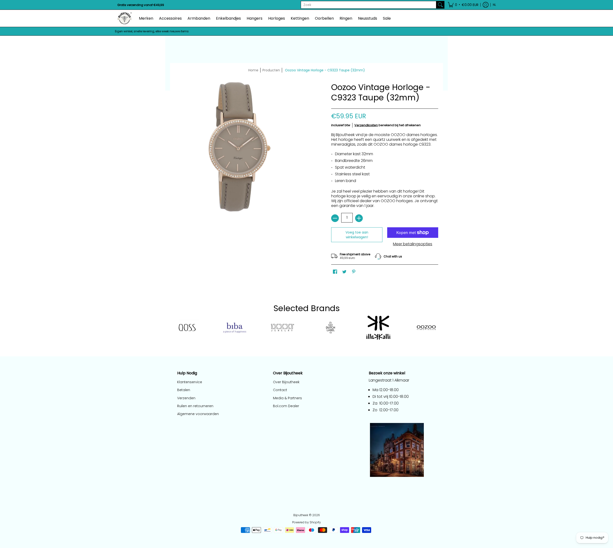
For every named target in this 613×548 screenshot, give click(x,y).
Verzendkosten (366, 125)
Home (253, 70)
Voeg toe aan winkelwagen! (357, 235)
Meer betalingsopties (412, 244)
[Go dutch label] (330, 328)
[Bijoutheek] (124, 18)
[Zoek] (440, 5)
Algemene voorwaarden (198, 413)
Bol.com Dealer (286, 406)
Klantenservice (189, 382)
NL (494, 5)
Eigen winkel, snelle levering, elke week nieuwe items (152, 31)
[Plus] (359, 218)
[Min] (335, 218)
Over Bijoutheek (286, 382)
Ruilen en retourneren (195, 406)
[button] (463, 5)
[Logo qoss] (186, 327)
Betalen (183, 390)
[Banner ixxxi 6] (282, 328)
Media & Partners (287, 398)
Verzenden (186, 398)
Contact (280, 390)
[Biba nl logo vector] (234, 328)
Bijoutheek (300, 515)
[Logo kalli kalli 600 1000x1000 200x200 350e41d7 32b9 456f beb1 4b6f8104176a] (378, 328)
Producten (271, 70)
